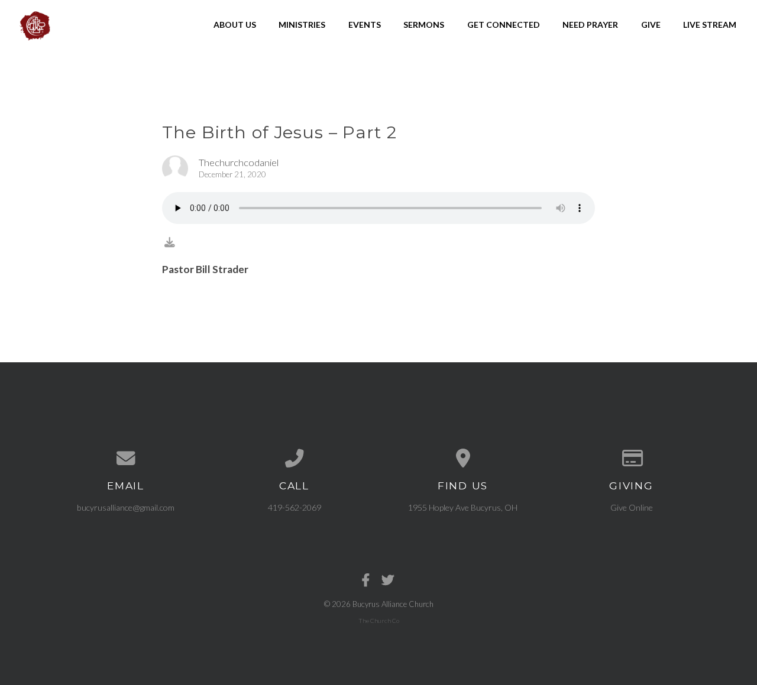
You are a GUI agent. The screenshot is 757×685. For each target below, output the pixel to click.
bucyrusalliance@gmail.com (125, 507)
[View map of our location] (463, 458)
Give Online (631, 507)
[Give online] (631, 458)
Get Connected (503, 25)
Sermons (423, 25)
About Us (234, 25)
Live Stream (709, 25)
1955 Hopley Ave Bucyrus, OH (462, 507)
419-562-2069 (294, 507)
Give (651, 25)
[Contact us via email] (126, 458)
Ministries (302, 25)
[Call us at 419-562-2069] (294, 458)
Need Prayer (590, 25)
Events (364, 25)
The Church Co (378, 620)
